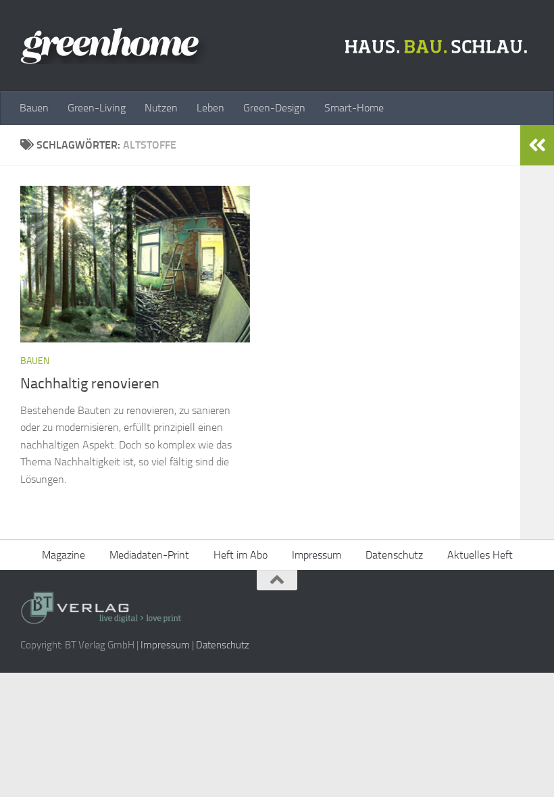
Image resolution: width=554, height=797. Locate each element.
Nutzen (161, 107)
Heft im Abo (240, 554)
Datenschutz (394, 554)
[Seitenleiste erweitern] (537, 145)
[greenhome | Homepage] (277, 45)
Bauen (34, 107)
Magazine (63, 554)
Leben (210, 107)
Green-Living (97, 107)
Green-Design (274, 107)
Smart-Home (354, 107)
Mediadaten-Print (149, 554)
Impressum (316, 554)
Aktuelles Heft (480, 554)
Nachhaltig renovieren (89, 383)
